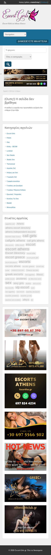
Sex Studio (11, 155)
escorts (24, 261)
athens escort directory (17, 227)
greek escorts (14, 274)
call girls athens (35, 240)
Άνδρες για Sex (12, 173)
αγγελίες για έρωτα (33, 292)
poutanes (21, 278)
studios (28, 283)
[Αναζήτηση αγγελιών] (8, 64)
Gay (8, 142)
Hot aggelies (30, 275)
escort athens (17, 249)
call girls (29, 235)
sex (8, 282)
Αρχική (5, 91)
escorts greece (28, 266)
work (32, 288)
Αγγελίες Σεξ (11, 168)
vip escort (22, 287)
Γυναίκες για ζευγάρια (14, 186)
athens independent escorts (20, 231)
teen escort (37, 283)
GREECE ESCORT (17, 270)
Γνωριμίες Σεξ (12, 177)
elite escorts (9, 245)
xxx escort (20, 292)
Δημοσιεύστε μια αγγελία (32, 41)
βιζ (32, 300)
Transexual (11, 164)
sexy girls (18, 283)
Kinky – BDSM (12, 147)
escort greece (15, 257)
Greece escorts (32, 270)
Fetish (9, 138)
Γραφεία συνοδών (13, 181)
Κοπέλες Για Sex (13, 199)
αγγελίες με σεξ (26, 296)
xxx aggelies (10, 292)
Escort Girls (11, 134)
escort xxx (40, 266)
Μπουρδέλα (11, 207)
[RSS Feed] (5, 2)
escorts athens (13, 266)
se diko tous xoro (35, 279)
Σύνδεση (44, 2)
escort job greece (11, 262)
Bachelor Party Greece (13, 236)
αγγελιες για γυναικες (13, 300)
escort (30, 244)
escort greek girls (32, 258)
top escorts (9, 288)
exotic (7, 270)
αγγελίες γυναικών (12, 296)
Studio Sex (11, 160)
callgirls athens (15, 240)
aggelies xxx (10, 224)
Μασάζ (9, 203)
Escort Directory (15, 253)
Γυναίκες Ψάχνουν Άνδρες (16, 190)
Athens (20, 223)
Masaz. (40, 274)
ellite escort (20, 245)
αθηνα (26, 299)
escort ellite (31, 253)
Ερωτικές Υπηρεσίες (14, 194)
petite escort (9, 279)
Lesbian (10, 151)
